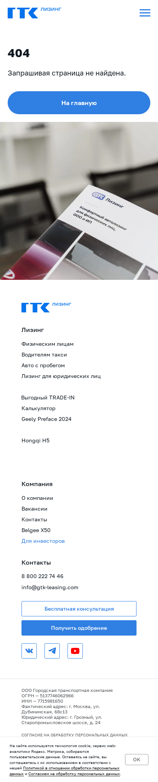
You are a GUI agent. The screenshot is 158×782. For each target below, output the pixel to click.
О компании (37, 498)
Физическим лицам (47, 343)
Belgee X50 (36, 530)
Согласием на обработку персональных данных (74, 773)
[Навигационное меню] (145, 13)
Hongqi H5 (35, 440)
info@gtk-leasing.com (49, 587)
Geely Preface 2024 (46, 419)
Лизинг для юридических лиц (61, 376)
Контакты (34, 519)
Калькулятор (38, 408)
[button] (79, 608)
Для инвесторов (43, 540)
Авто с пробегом (43, 365)
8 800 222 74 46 (42, 576)
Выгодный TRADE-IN (48, 397)
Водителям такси (44, 354)
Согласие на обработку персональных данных (74, 735)
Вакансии (34, 508)
